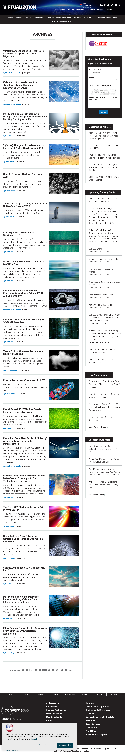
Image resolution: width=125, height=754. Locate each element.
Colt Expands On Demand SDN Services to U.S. (20, 234)
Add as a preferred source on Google (90, 5)
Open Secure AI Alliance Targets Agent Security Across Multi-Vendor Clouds (105, 167)
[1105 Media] (11, 719)
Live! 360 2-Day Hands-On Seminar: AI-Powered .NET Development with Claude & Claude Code (105, 318)
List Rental (99, 694)
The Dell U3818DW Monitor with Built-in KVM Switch (24, 508)
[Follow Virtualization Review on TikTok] (108, 5)
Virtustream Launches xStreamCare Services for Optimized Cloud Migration (23, 53)
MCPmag (90, 713)
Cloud (10, 17)
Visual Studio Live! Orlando (100, 305)
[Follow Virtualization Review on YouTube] (116, 5)
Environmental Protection (98, 710)
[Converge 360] (15, 710)
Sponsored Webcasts (99, 439)
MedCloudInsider (54, 717)
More (116, 10)
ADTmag (90, 703)
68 (62, 670)
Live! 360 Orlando (96, 249)
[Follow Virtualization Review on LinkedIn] (101, 5)
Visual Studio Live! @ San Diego (103, 198)
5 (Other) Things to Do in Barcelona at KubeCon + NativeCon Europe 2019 (24, 147)
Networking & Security (83, 17)
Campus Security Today (97, 706)
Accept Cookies (65, 745)
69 (66, 670)
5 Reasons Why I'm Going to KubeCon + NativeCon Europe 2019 (25, 205)
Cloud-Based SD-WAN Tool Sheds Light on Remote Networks (22, 411)
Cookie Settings (45, 745)
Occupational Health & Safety (100, 717)
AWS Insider (52, 706)
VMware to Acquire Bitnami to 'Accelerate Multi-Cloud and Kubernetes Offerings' (20, 85)
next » (72, 670)
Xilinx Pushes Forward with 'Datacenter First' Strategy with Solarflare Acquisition (25, 631)
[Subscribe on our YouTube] (96, 45)
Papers (62, 10)
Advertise (91, 10)
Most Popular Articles (100, 127)
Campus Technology (56, 710)
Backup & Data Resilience (62, 21)
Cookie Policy (36, 739)
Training (100, 10)
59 (23, 670)
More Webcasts (96, 495)
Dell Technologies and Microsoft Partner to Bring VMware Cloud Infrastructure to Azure (21, 599)
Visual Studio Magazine (97, 734)
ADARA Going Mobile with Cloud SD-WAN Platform (23, 263)
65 (49, 670)
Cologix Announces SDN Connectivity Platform (24, 569)
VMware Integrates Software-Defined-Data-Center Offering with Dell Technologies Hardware (24, 478)
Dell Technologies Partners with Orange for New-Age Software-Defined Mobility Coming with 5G (25, 116)
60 (27, 670)
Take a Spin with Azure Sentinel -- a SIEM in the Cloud (23, 353)
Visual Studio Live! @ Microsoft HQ (104, 359)
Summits (109, 10)
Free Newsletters (70, 694)
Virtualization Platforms (106, 17)
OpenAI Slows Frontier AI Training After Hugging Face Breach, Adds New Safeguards (104, 136)
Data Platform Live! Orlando (101, 295)
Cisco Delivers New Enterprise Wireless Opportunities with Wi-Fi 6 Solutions (23, 539)
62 (36, 670)
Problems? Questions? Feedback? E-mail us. (71, 751)
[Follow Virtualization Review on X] (105, 5)
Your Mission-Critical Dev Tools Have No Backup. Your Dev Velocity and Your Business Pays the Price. (105, 472)
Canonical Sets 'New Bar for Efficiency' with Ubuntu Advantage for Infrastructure (25, 441)
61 (32, 670)
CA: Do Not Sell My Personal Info (104, 749)
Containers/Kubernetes (35, 17)
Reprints (84, 694)
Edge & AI (19, 17)
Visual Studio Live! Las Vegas (102, 349)
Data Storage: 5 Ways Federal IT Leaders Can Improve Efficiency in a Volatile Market (104, 407)
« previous (15, 670)
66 (53, 670)
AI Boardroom (52, 703)
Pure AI (49, 720)
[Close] (73, 725)
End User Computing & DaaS (59, 17)
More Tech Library (97, 427)
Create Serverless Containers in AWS (24, 380)
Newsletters (80, 10)
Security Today (93, 724)
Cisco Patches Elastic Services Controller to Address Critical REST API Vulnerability (23, 293)
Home (55, 10)
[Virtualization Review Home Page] (21, 8)
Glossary (114, 694)
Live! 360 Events (54, 713)
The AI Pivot (91, 731)
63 (40, 670)
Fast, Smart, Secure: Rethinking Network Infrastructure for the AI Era (103, 449)
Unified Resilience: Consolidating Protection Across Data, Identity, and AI (103, 485)
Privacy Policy (106, 86)
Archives (40, 694)
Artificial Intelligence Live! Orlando (103, 259)
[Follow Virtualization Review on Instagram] (112, 5)
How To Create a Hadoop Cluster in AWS (23, 176)
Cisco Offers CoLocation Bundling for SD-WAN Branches (24, 321)
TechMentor (92, 727)
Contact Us (11, 694)
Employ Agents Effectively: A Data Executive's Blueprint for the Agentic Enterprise (105, 384)
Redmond (90, 720)
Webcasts (70, 10)
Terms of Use (84, 749)
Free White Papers (98, 375)
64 (44, 670)
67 (57, 670)
